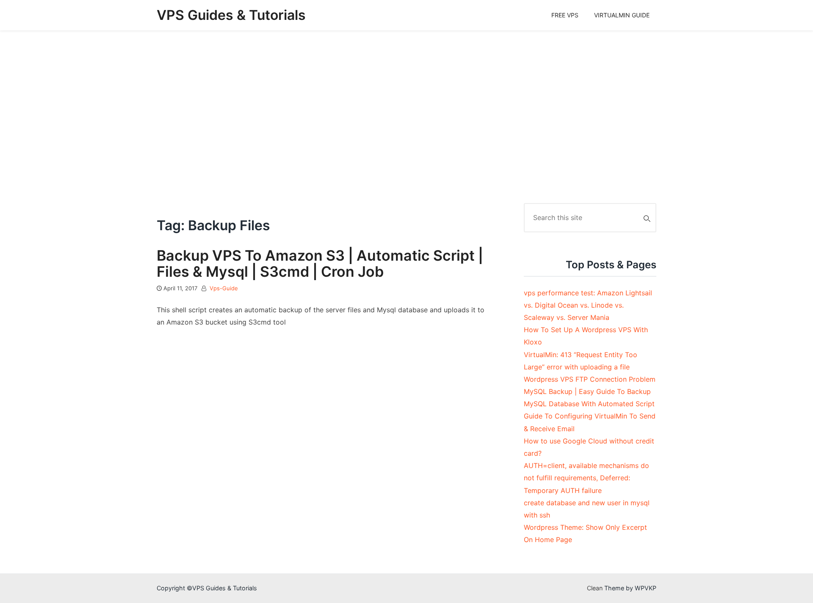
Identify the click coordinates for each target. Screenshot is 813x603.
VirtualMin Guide (622, 15)
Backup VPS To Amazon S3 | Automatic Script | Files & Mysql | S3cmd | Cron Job (320, 263)
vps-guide (224, 288)
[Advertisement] (406, 117)
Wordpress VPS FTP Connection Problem (589, 379)
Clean (595, 588)
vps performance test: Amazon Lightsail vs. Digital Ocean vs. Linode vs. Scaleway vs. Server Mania (588, 305)
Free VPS (564, 15)
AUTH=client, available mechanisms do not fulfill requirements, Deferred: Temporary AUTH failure (586, 477)
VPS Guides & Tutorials (231, 15)
